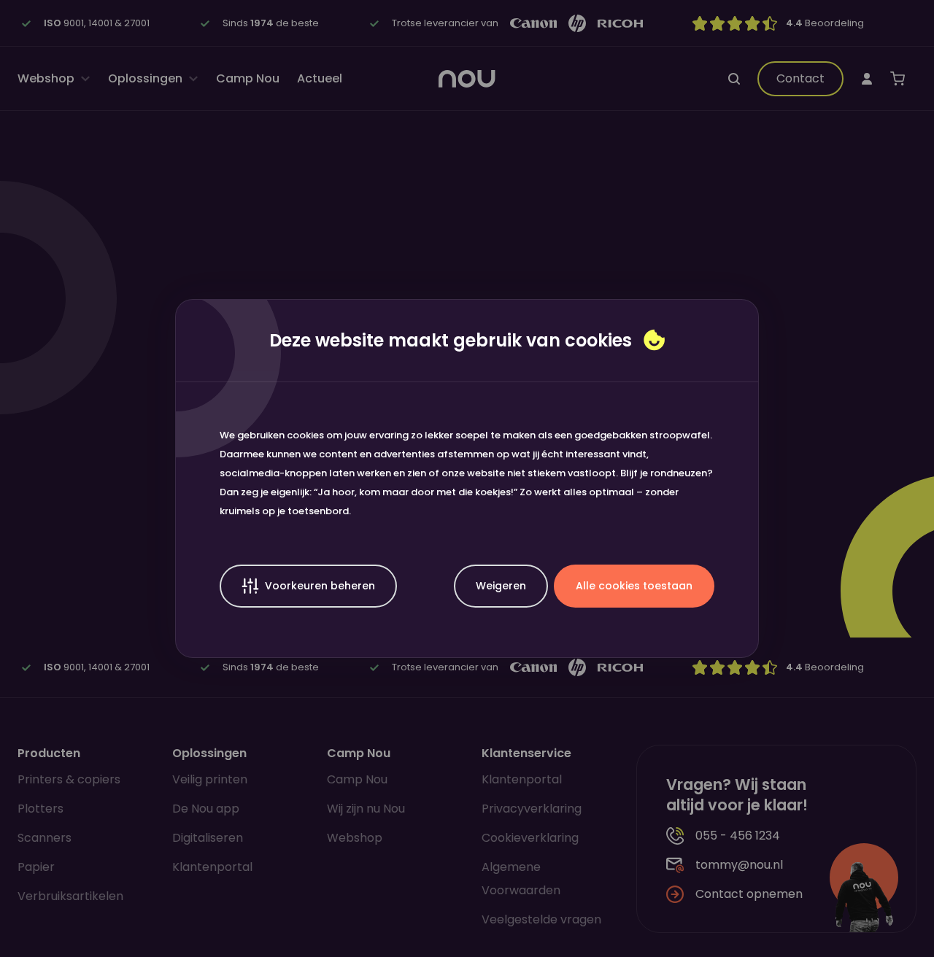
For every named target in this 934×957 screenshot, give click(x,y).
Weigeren (501, 585)
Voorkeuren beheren (320, 585)
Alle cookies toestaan (634, 585)
